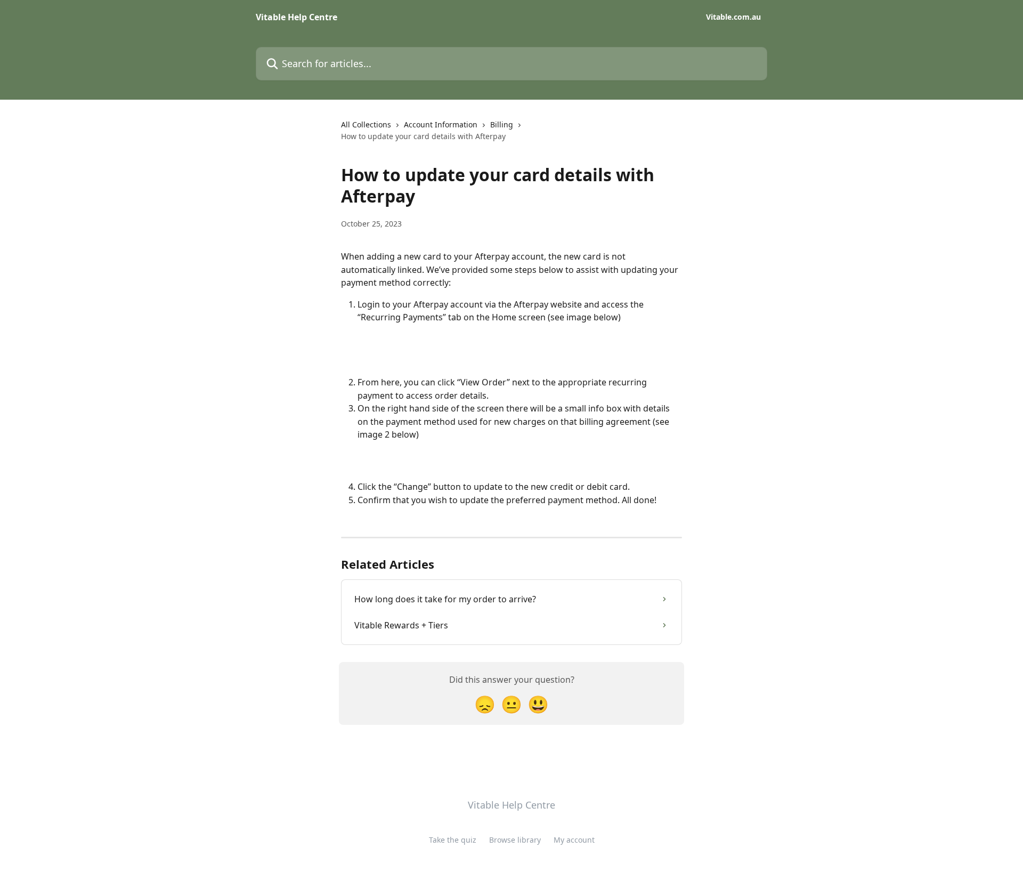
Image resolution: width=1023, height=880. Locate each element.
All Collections (366, 124)
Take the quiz (452, 840)
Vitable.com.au (733, 17)
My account (574, 840)
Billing (501, 124)
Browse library (515, 840)
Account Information (440, 124)
